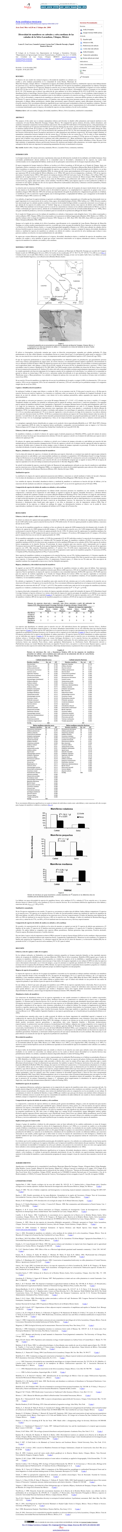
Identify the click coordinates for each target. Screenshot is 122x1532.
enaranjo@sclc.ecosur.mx (63, 59)
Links (99, 1186)
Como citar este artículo (91, 49)
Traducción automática (90, 55)
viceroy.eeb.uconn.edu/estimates (26, 1229)
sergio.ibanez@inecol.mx (61, 1530)
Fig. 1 (103, 253)
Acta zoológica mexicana (28, 21)
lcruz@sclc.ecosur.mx (69, 57)
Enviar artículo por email (91, 58)
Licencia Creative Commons (89, 1522)
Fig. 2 (50, 805)
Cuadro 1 (49, 595)
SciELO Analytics (88, 30)
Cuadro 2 (29, 630)
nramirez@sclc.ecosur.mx (24, 61)
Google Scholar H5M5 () (92, 33)
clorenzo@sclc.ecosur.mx (24, 59)
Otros (84, 70)
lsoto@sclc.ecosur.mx (44, 59)
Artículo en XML (88, 42)
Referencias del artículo (90, 46)
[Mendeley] (81, 70)
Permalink (85, 77)
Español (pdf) (87, 39)
